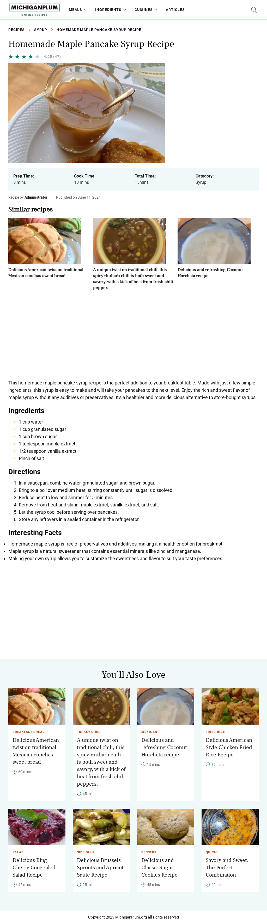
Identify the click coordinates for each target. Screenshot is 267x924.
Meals (75, 10)
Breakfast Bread (29, 732)
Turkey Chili (89, 732)
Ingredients (108, 10)
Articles (175, 10)
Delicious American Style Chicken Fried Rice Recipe (229, 747)
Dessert (148, 852)
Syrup (40, 30)
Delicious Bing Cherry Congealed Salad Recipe (34, 868)
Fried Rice (215, 732)
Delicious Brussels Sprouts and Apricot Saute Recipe (100, 868)
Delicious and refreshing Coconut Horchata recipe (164, 747)
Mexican (149, 732)
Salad (18, 852)
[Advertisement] (133, 334)
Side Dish (85, 852)
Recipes (16, 30)
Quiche (212, 852)
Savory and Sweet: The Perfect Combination (227, 868)
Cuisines (144, 10)
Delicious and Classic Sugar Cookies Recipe (159, 868)
